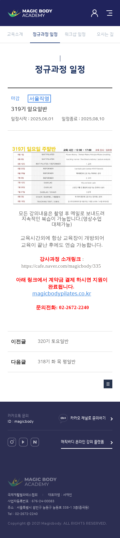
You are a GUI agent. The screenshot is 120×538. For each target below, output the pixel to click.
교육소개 (15, 34)
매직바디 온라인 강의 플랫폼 (82, 442)
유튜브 (23, 442)
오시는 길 (105, 34)
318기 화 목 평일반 (57, 362)
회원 (94, 13)
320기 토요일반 (53, 341)
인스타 (12, 442)
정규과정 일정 (45, 34)
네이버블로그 (35, 442)
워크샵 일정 (75, 34)
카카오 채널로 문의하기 (88, 418)
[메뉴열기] (108, 13)
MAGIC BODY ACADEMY (30, 13)
